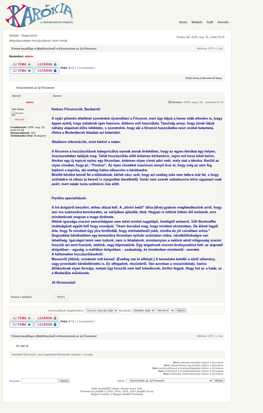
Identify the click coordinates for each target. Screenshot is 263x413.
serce (133, 388)
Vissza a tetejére (21, 296)
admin (29, 56)
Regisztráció (29, 35)
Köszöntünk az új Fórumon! (78, 48)
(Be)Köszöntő (45, 48)
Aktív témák (60, 40)
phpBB (99, 391)
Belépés (14, 35)
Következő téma (212, 78)
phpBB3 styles (110, 388)
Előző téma (193, 78)
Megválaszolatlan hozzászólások (30, 40)
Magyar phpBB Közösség (128, 394)
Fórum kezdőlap (22, 48)
